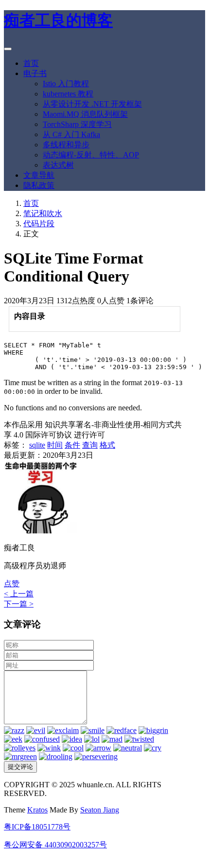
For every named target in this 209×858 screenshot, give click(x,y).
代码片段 (38, 223)
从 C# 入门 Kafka (71, 134)
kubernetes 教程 (68, 94)
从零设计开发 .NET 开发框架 (92, 104)
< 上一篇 (19, 594)
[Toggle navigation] (8, 48)
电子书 (35, 73)
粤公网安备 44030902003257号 (55, 845)
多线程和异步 (66, 144)
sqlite (37, 445)
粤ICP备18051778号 (37, 827)
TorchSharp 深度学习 (77, 124)
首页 (31, 63)
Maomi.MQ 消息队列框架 (85, 114)
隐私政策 (38, 185)
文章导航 (38, 175)
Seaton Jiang (99, 810)
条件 (72, 445)
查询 (90, 445)
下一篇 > (19, 604)
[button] (11, 583)
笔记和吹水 (42, 213)
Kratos (37, 810)
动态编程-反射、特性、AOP (91, 155)
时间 (55, 445)
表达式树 (58, 165)
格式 (107, 445)
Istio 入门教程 (66, 83)
